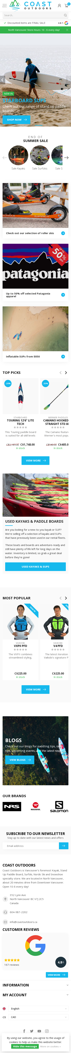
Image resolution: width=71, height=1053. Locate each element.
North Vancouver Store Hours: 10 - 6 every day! (34, 29)
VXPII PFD (20, 645)
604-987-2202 (18, 912)
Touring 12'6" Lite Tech (20, 422)
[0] (66, 5)
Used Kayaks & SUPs (35, 566)
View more (33, 460)
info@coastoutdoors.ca (23, 922)
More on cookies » (50, 1046)
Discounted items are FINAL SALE (26, 22)
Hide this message (25, 1046)
